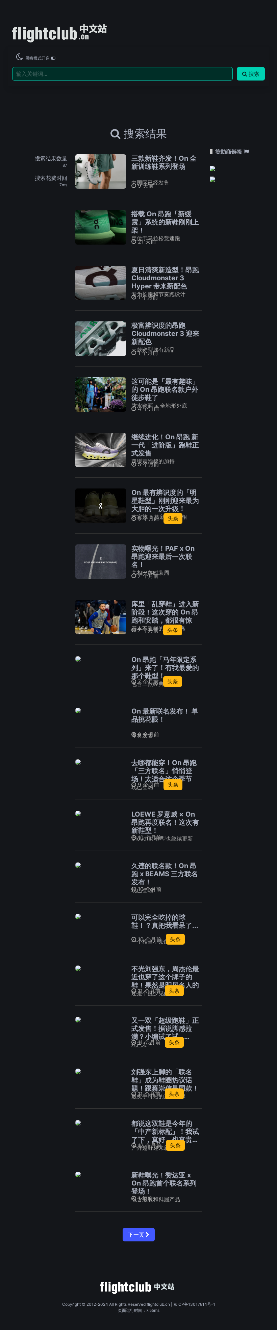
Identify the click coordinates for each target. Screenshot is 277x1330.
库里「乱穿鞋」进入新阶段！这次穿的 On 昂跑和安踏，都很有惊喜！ (165, 616)
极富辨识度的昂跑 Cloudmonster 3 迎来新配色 (165, 333)
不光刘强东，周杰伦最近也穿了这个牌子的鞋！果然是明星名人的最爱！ (165, 981)
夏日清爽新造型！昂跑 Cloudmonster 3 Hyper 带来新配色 (165, 278)
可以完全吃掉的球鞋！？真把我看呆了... (164, 921)
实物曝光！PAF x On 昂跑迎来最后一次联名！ (163, 556)
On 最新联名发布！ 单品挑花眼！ (164, 715)
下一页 (137, 1234)
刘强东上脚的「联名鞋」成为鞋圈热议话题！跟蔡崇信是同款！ (165, 1080)
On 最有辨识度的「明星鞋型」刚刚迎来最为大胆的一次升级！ (165, 500)
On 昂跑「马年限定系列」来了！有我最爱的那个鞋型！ (165, 668)
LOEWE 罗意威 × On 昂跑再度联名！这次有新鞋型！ (165, 822)
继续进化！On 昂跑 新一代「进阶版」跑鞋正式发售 (165, 445)
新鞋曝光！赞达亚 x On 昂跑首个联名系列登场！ (164, 1183)
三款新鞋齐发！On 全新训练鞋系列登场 (164, 162)
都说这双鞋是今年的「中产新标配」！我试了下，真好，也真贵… (165, 1131)
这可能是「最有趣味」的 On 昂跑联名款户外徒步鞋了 (165, 389)
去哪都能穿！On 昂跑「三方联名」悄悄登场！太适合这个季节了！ (164, 775)
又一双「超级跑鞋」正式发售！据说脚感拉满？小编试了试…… (165, 1028)
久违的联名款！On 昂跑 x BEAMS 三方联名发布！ (164, 874)
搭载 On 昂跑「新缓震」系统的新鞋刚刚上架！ (165, 222)
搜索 (254, 73)
